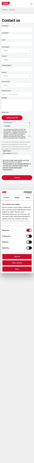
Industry (4, 72)
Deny (17, 269)
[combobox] (4, 94)
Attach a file (5, 112)
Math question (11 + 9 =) (10, 153)
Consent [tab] (6, 197)
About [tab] (28, 197)
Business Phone (6, 90)
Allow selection (17, 263)
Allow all (17, 256)
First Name (5, 26)
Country (4, 56)
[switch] (29, 236)
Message (4, 97)
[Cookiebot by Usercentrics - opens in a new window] (24, 192)
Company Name (6, 65)
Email (3, 40)
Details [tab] (17, 197)
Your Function (6, 81)
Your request (5, 47)
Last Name (5, 33)
